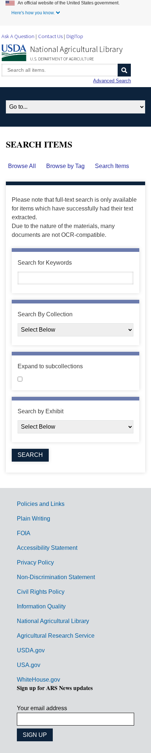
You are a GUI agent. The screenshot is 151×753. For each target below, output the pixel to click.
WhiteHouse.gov (38, 679)
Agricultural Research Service (56, 636)
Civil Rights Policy (41, 592)
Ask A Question (17, 36)
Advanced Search (112, 80)
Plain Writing (33, 518)
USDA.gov (31, 650)
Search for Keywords (45, 263)
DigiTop (74, 36)
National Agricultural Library (76, 49)
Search (124, 70)
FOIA (23, 533)
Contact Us (50, 36)
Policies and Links (41, 504)
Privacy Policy (35, 562)
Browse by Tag (65, 166)
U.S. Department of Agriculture (62, 58)
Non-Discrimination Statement (56, 577)
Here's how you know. (33, 12)
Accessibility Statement (47, 548)
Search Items (112, 166)
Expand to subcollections (50, 366)
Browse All (22, 166)
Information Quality (41, 606)
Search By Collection (45, 314)
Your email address (42, 708)
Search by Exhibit (40, 411)
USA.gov (28, 665)
